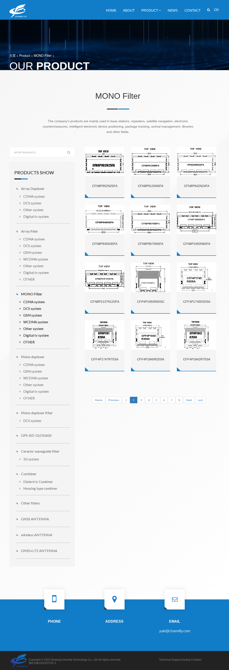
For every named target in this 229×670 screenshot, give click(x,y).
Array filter (29, 231)
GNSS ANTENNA (35, 519)
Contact (192, 10)
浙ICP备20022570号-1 (42, 663)
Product (149, 10)
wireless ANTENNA (36, 535)
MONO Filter (43, 55)
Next (189, 400)
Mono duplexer (33, 357)
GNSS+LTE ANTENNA (39, 550)
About (129, 10)
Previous (113, 400)
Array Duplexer (33, 188)
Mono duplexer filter (37, 413)
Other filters (30, 503)
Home (111, 10)
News (173, 10)
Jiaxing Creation (191, 659)
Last (200, 400)
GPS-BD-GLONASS (36, 435)
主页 (12, 55)
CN (216, 9)
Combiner (28, 474)
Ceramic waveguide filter (40, 451)
